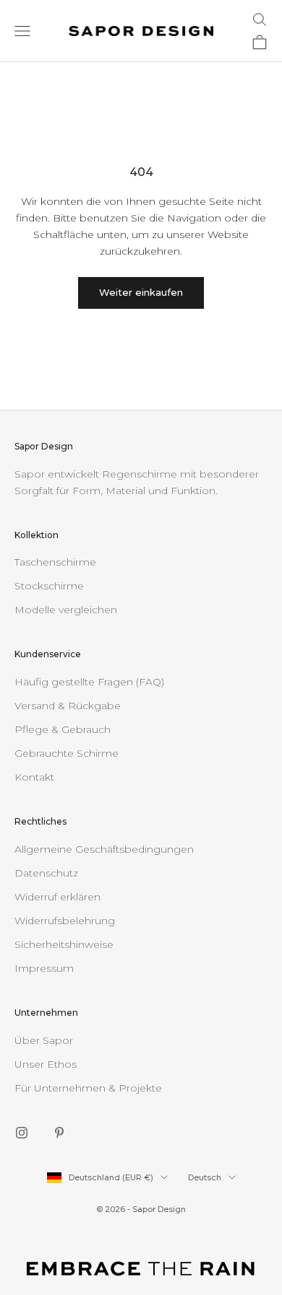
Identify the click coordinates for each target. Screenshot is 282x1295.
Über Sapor (43, 1040)
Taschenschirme (55, 562)
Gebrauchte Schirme (66, 753)
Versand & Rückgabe (67, 705)
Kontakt (34, 777)
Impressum (44, 968)
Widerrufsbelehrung (64, 920)
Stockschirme (49, 585)
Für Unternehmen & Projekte (88, 1087)
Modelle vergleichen (65, 609)
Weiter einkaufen (141, 292)
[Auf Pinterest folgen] (59, 1132)
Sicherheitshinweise (64, 944)
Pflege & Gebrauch (62, 729)
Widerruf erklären (57, 896)
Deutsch (204, 1177)
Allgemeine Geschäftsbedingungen (104, 849)
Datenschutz (46, 872)
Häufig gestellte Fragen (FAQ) (89, 681)
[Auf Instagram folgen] (21, 1132)
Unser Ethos (45, 1064)
